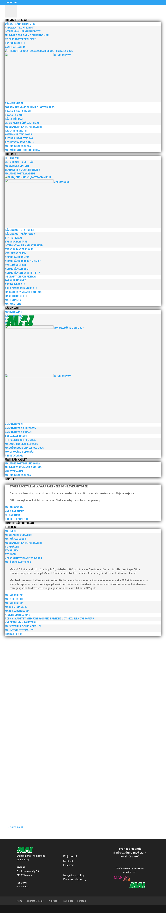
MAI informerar (128, 651)
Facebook (68, 861)
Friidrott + (53, 900)
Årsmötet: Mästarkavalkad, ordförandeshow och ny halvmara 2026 (55, 646)
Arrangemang (59, 742)
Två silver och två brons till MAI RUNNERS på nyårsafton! (48, 705)
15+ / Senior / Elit (31, 651)
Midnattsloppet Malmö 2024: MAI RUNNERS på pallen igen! (50, 771)
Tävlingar (68, 900)
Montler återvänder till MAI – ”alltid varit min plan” (45, 738)
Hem (19, 900)
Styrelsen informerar (31, 654)
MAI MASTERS (86, 687)
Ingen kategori (60, 687)
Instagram (68, 865)
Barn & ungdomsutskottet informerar (91, 651)
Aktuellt (42, 651)
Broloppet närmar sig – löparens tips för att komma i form (50, 682)
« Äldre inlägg (15, 826)
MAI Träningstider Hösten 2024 (32, 804)
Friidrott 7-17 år (34, 900)
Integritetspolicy (73, 875)
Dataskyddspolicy (74, 879)
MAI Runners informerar (105, 742)
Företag (81, 900)
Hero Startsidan (114, 651)
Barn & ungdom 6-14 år (64, 651)
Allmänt (50, 651)
